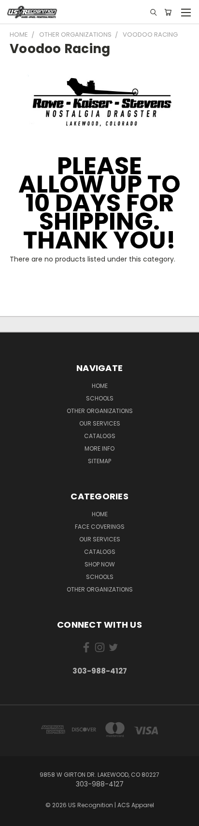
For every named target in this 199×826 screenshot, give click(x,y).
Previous (15, 816)
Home (100, 514)
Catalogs (99, 436)
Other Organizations (100, 589)
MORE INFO (99, 448)
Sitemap (99, 461)
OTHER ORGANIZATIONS (100, 411)
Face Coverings (100, 527)
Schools (100, 577)
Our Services (99, 423)
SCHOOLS (100, 398)
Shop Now (100, 564)
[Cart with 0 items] (168, 12)
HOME (100, 386)
